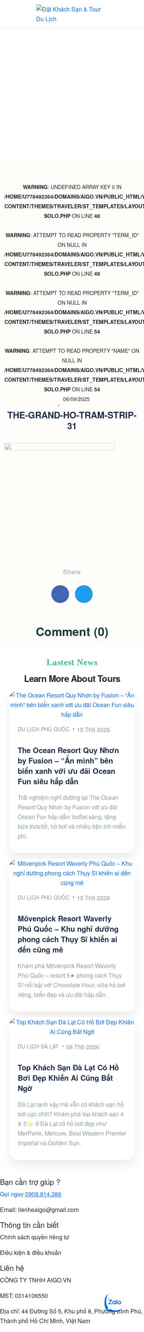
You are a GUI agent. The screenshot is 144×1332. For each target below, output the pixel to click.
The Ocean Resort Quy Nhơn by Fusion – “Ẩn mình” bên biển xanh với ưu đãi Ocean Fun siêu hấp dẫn (68, 765)
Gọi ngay (30, 1194)
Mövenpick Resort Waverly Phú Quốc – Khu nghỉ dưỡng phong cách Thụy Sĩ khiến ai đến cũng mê (68, 934)
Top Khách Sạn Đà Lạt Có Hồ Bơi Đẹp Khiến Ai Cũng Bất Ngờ (68, 1077)
